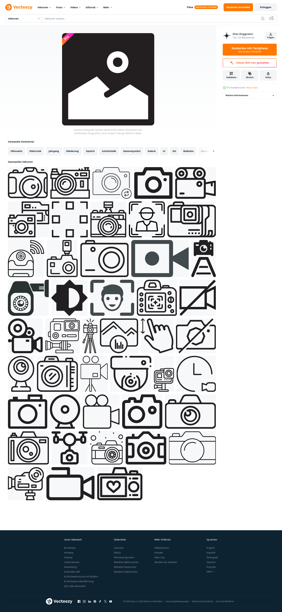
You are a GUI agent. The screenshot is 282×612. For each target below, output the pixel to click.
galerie (152, 151)
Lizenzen (119, 547)
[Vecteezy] (18, 7)
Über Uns (159, 557)
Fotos (59, 7)
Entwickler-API (72, 571)
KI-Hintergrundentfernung (79, 581)
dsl (174, 151)
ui (164, 151)
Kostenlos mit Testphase (250, 49)
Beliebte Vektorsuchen (126, 562)
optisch (90, 151)
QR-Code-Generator (75, 586)
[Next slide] (211, 151)
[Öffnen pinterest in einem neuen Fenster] (95, 601)
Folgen (270, 37)
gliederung (72, 151)
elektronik (35, 151)
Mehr (106, 7)
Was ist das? (252, 87)
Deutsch (211, 562)
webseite (188, 151)
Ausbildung (70, 566)
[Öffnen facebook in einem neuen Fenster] (79, 601)
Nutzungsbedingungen (177, 601)
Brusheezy (70, 547)
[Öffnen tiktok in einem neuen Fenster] (100, 601)
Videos (74, 7)
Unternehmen (72, 562)
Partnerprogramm (124, 557)
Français (211, 566)
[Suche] (263, 18)
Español (211, 552)
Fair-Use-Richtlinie (225, 601)
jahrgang (54, 151)
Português (212, 557)
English (211, 547)
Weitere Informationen (237, 95)
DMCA (117, 552)
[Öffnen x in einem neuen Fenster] (105, 601)
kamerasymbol (131, 151)
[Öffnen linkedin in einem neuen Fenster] (89, 601)
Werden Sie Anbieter (165, 562)
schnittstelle (109, 151)
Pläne (190, 7)
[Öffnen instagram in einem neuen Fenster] (84, 601)
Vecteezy (69, 552)
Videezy (68, 557)
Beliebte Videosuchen (126, 571)
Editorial (90, 7)
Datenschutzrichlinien (202, 601)
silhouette (16, 151)
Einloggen (265, 7)
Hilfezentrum (161, 547)
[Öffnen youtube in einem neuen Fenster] (110, 601)
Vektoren (43, 7)
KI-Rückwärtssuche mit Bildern (81, 576)
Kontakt (158, 552)
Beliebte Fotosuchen (125, 566)
